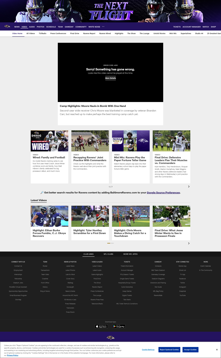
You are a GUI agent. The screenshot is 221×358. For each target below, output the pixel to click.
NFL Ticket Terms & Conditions (127, 304)
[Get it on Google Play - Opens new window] (119, 327)
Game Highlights (97, 274)
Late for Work (70, 274)
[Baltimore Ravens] (110, 338)
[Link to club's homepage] (7, 26)
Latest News (70, 266)
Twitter (182, 283)
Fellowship (18, 278)
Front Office (45, 283)
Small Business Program (18, 295)
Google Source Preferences (163, 192)
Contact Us (18, 266)
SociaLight (70, 287)
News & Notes (70, 291)
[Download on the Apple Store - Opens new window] (101, 326)
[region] (110, 350)
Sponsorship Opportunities (18, 291)
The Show (97, 283)
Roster (45, 266)
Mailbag (70, 283)
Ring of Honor (45, 291)
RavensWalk (158, 295)
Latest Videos (97, 266)
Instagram (182, 287)
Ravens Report (97, 287)
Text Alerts (127, 299)
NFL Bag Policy (158, 291)
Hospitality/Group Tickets (127, 283)
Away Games (127, 291)
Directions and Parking (158, 283)
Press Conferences (97, 291)
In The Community (205, 270)
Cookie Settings (148, 350)
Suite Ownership (127, 287)
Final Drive (97, 278)
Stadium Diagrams (158, 278)
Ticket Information (127, 266)
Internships (18, 274)
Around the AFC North (70, 295)
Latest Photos (70, 270)
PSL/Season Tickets (127, 274)
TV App (182, 274)
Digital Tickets (127, 295)
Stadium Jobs (18, 283)
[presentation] (189, 187)
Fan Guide (158, 287)
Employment (18, 270)
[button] (110, 78)
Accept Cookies (190, 350)
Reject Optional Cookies (169, 350)
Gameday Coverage (158, 274)
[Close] (217, 350)
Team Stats (45, 274)
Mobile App (182, 266)
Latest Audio (97, 270)
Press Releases (70, 304)
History (45, 287)
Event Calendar (206, 266)
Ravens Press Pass (97, 299)
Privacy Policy (12, 355)
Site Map (18, 299)
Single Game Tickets (127, 278)
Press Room (70, 312)
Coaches (45, 278)
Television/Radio (97, 304)
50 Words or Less (70, 299)
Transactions (45, 270)
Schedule (158, 266)
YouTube (183, 295)
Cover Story (70, 278)
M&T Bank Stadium (158, 270)
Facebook (182, 278)
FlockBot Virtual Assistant (18, 287)
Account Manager (127, 270)
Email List (182, 270)
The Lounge (97, 295)
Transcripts (70, 308)
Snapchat (182, 291)
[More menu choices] (103, 27)
